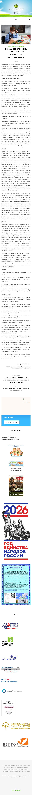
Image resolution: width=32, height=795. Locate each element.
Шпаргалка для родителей (16, 46)
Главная (5, 775)
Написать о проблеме (12, 422)
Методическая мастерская (23, 775)
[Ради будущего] (16, 7)
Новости (14, 775)
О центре (9, 775)
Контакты (22, 776)
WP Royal (16, 773)
